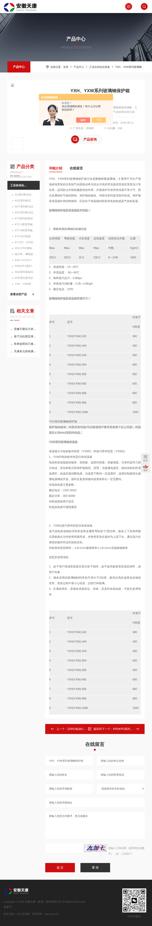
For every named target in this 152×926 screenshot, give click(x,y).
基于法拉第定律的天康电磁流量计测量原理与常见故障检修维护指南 (25, 336)
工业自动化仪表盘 (99, 66)
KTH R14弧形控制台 (25, 236)
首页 (65, 66)
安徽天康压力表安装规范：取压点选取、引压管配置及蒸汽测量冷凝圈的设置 (25, 328)
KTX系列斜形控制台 (25, 218)
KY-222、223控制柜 (25, 242)
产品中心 (19, 66)
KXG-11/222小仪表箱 (25, 260)
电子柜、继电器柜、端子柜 (25, 254)
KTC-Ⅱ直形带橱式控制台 (25, 224)
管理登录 (37, 913)
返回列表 (97, 730)
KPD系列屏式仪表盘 (25, 277)
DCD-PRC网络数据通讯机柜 (25, 248)
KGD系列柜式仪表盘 (25, 200)
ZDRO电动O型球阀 (79, 728)
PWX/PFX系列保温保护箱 (25, 265)
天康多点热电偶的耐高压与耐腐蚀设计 (25, 351)
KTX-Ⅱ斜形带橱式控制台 (25, 230)
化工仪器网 (23, 913)
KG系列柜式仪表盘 (25, 194)
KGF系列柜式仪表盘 (25, 212)
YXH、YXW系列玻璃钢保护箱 (132, 66)
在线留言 (76, 168)
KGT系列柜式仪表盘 (25, 206)
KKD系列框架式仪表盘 (25, 271)
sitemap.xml (51, 913)
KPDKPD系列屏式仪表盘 (128, 728)
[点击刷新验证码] (95, 848)
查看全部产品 (18, 294)
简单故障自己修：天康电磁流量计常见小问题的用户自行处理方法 (25, 343)
